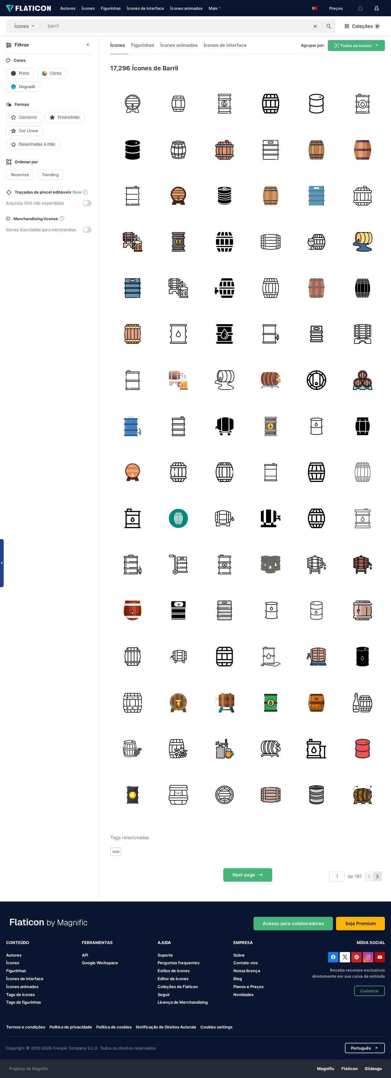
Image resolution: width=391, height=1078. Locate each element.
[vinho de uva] (179, 749)
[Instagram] (368, 957)
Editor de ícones (173, 978)
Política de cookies (114, 1026)
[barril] (133, 104)
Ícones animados (186, 8)
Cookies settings (216, 1027)
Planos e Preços (248, 986)
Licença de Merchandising (183, 1002)
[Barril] (271, 150)
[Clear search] (315, 26)
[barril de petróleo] (363, 242)
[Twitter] (345, 957)
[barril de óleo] (363, 104)
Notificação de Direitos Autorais (166, 1026)
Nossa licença (246, 970)
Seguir (164, 994)
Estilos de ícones (174, 970)
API (85, 955)
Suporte (165, 955)
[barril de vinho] (179, 150)
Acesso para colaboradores (293, 923)
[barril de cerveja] (225, 196)
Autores (67, 8)
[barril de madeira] (179, 518)
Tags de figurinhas (23, 1002)
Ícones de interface (145, 8)
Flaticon (350, 1068)
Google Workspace (100, 962)
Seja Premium (360, 923)
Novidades (243, 994)
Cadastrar (369, 990)
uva (115, 851)
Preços (336, 8)
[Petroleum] (317, 104)
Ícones (88, 8)
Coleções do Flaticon (178, 986)
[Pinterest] (356, 957)
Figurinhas (111, 8)
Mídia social (371, 942)
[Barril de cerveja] (225, 749)
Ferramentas (97, 942)
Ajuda (164, 942)
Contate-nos (245, 962)
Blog (237, 978)
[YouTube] (380, 957)
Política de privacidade (70, 1026)
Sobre (239, 955)
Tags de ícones (20, 994)
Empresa (243, 942)
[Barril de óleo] (225, 104)
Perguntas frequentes (178, 962)
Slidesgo (373, 1068)
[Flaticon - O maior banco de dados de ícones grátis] (28, 8)
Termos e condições (25, 1026)
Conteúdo (17, 942)
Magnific (325, 1068)
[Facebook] (333, 957)
